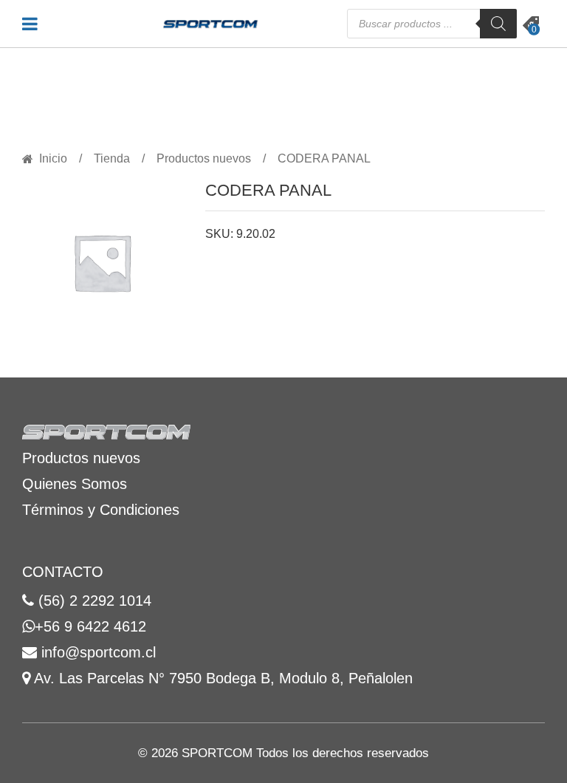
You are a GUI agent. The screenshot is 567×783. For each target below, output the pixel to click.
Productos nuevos (204, 159)
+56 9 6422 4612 (90, 626)
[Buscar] (498, 23)
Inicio (53, 159)
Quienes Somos (74, 483)
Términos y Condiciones (100, 509)
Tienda (112, 159)
